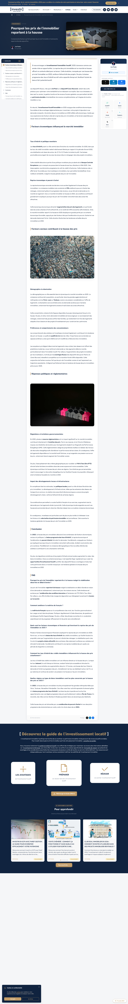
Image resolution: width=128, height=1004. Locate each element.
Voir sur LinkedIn (114, 72)
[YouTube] (108, 9)
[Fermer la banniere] (119, 3)
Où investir (46, 10)
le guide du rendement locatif (47, 746)
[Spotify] (116, 9)
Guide (75, 10)
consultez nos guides (89, 741)
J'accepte (12, 999)
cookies (18, 992)
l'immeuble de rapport (90, 748)
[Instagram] (104, 9)
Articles (67, 10)
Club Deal (84, 10)
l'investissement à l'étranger (31, 748)
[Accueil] (12, 15)
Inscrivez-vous (111, 3)
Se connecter (97, 9)
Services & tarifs (33, 10)
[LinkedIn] (112, 9)
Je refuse (30, 999)
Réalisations (57, 10)
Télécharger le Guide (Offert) (65, 793)
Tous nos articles (63, 865)
